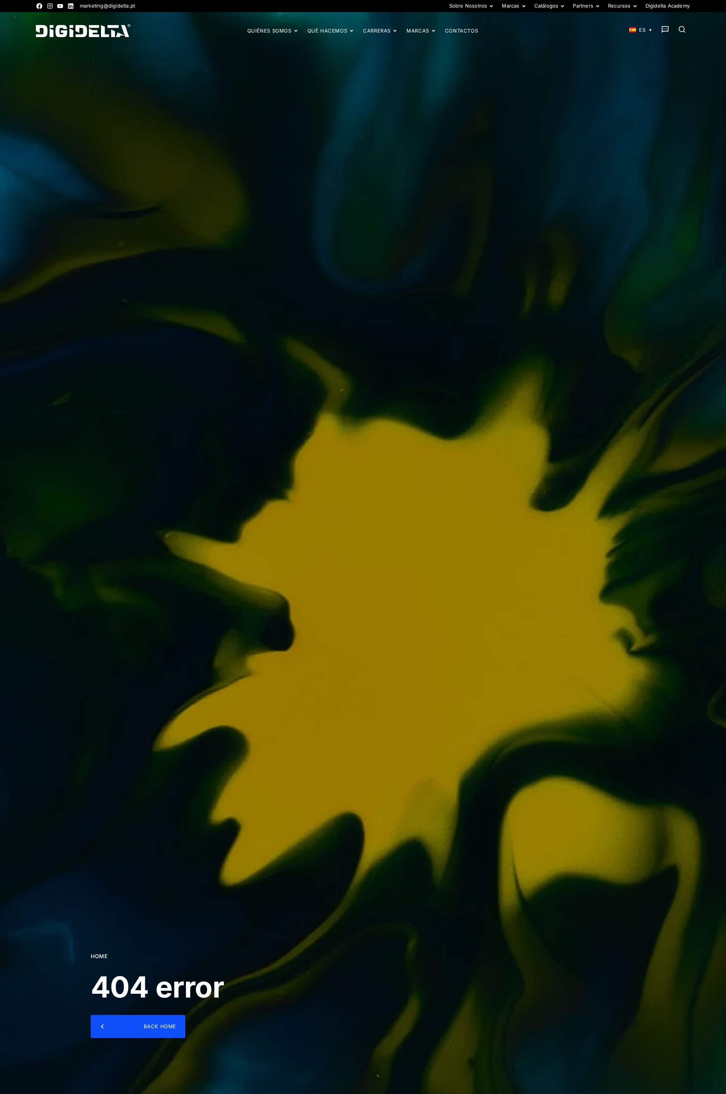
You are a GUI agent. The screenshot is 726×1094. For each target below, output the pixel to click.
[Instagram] (50, 6)
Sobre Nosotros (468, 6)
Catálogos (546, 6)
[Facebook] (39, 6)
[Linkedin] (71, 6)
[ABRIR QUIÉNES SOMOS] (295, 30)
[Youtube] (60, 6)
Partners (583, 6)
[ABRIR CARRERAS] (394, 30)
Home (99, 956)
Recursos (619, 6)
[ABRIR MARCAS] (433, 30)
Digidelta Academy (667, 6)
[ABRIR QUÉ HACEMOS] (351, 30)
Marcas (510, 6)
